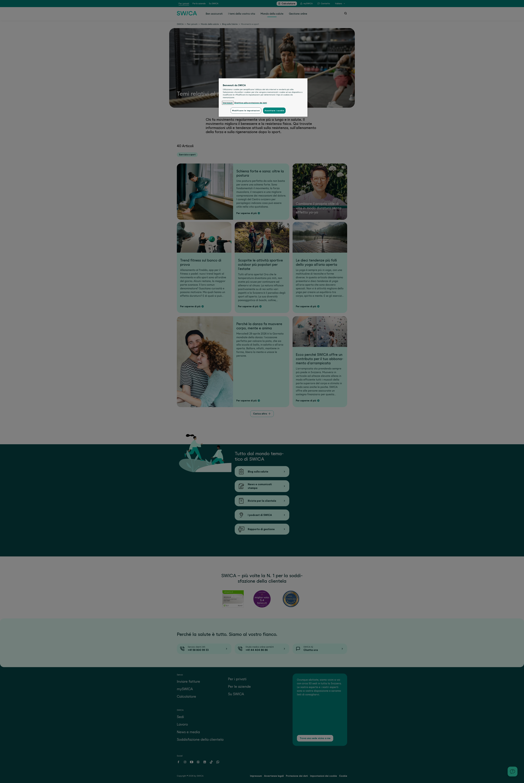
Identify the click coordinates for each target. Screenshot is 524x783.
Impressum (228, 103)
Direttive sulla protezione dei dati (250, 103)
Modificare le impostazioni (246, 110)
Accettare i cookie (274, 110)
